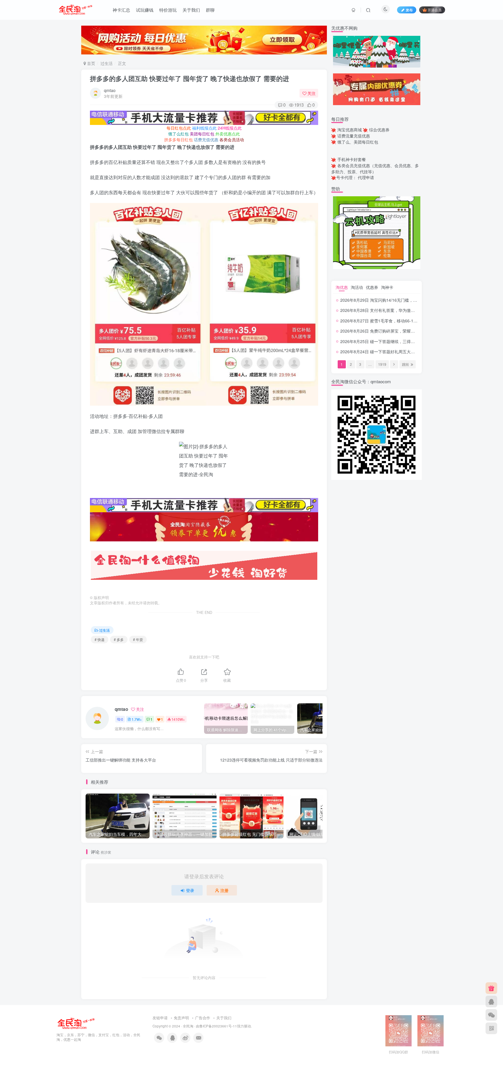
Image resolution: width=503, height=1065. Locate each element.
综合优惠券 (379, 130)
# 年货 (138, 639)
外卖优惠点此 (227, 134)
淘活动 (357, 287)
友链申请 (160, 1017)
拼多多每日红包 (178, 139)
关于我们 (191, 10)
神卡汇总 (121, 10)
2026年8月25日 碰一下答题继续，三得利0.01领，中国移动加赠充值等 (404, 341)
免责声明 (181, 1017)
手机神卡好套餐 (351, 159)
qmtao (110, 90)
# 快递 (100, 639)
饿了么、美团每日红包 (357, 142)
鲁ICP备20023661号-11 (218, 1026)
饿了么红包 (178, 134)
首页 (90, 63)
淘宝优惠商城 (349, 130)
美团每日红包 (202, 134)
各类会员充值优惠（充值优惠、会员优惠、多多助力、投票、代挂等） (375, 168)
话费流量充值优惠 (353, 136)
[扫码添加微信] (491, 1015)
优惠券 (372, 287)
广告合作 (202, 1017)
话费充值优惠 (206, 139)
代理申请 (366, 177)
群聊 (210, 10)
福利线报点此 (204, 128)
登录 (190, 890)
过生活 (106, 63)
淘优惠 (342, 287)
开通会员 (435, 9)
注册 (224, 890)
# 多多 (119, 639)
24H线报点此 (230, 128)
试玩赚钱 (144, 10)
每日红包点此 (179, 128)
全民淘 (188, 1026)
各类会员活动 (231, 139)
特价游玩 (168, 10)
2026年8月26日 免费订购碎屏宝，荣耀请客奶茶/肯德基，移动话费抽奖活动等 (410, 331)
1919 (382, 364)
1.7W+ (137, 719)
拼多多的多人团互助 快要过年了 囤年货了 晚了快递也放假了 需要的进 (189, 78)
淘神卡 (387, 287)
